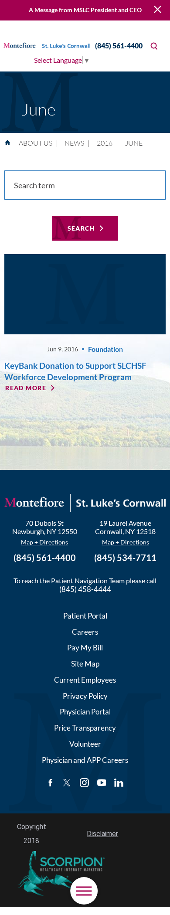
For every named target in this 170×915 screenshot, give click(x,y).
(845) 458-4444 (85, 589)
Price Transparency (85, 727)
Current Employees (85, 679)
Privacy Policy (85, 696)
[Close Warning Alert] (157, 10)
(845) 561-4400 (119, 45)
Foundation (105, 349)
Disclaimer (102, 834)
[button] (84, 891)
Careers (85, 631)
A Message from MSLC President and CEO (85, 10)
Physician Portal (85, 711)
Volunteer (85, 743)
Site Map (85, 663)
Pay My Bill (85, 647)
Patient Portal (85, 615)
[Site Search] (154, 45)
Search (81, 228)
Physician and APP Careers (85, 760)
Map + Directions (44, 542)
